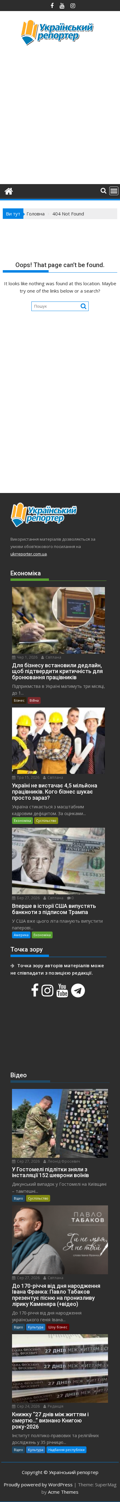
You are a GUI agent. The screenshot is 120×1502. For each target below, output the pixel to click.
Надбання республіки (66, 1449)
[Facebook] (35, 994)
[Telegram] (78, 994)
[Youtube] (63, 994)
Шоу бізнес (57, 1327)
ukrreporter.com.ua (28, 554)
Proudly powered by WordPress (38, 1484)
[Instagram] (48, 994)
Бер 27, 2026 (28, 898)
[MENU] (113, 191)
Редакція (55, 1406)
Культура (35, 1327)
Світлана (53, 657)
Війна (34, 700)
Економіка (22, 820)
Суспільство (46, 820)
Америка (21, 934)
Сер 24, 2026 (28, 1406)
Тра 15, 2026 (27, 777)
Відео (18, 1198)
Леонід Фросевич (63, 1161)
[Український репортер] (9, 190)
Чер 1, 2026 (27, 657)
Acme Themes (63, 1492)
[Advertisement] (60, 114)
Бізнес (19, 700)
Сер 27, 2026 (28, 1161)
